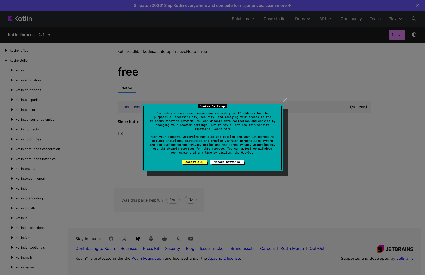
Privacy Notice (201, 145)
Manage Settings (227, 162)
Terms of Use (239, 145)
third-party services (177, 149)
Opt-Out (247, 153)
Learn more (222, 129)
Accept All (194, 162)
